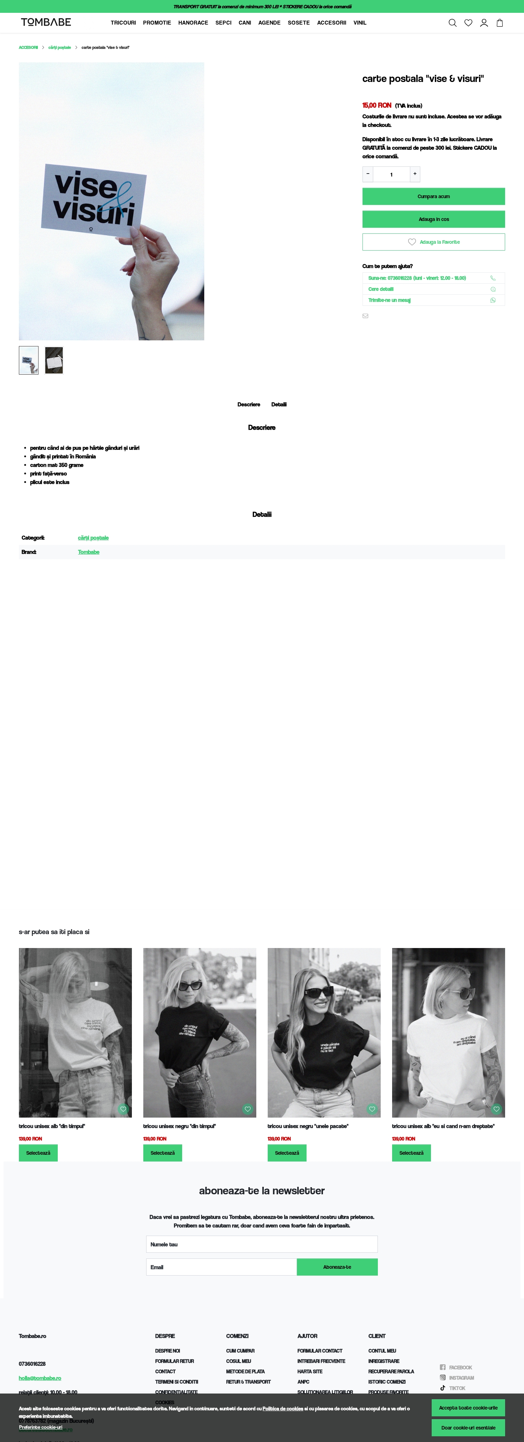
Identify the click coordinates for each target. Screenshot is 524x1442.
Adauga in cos (434, 219)
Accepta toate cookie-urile (468, 1408)
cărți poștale (59, 47)
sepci (224, 22)
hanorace (194, 22)
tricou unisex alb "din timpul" (52, 1126)
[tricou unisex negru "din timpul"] (199, 1033)
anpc (303, 1382)
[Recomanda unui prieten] (367, 315)
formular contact (320, 1351)
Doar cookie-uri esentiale (468, 1428)
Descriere (249, 404)
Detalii (279, 404)
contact (165, 1371)
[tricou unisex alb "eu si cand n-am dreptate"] (448, 1033)
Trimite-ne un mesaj (390, 300)
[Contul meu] (484, 23)
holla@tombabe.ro (40, 1378)
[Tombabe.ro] (63, 23)
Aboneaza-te (337, 1267)
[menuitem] (28, 360)
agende (269, 22)
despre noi (167, 1351)
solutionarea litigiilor (325, 1392)
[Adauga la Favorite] (123, 1109)
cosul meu (238, 1361)
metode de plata (245, 1371)
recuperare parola (391, 1371)
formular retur (174, 1361)
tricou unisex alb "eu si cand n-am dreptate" (443, 1126)
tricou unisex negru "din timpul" (179, 1126)
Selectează (38, 1153)
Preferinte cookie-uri (40, 1427)
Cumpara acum (434, 196)
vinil (360, 22)
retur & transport (248, 1382)
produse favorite (389, 1392)
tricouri (123, 22)
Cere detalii (381, 289)
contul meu (382, 1351)
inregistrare (384, 1361)
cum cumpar (240, 1351)
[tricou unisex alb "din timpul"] (75, 1033)
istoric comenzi (387, 1382)
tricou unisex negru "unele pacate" (308, 1126)
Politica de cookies (283, 1408)
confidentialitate (176, 1392)
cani (245, 22)
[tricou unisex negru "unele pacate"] (324, 1033)
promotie (157, 22)
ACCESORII (28, 47)
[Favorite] (468, 23)
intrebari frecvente (321, 1361)
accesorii (331, 22)
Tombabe (88, 552)
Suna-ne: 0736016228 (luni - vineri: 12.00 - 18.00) (417, 278)
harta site (310, 1371)
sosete (299, 22)
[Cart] (500, 23)
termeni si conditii (176, 1382)
